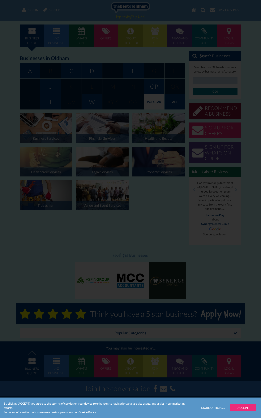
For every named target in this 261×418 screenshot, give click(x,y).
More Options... (213, 407)
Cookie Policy (87, 412)
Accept (242, 407)
